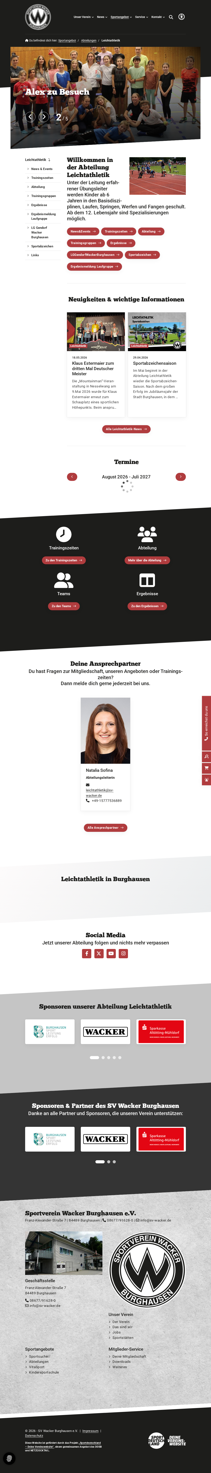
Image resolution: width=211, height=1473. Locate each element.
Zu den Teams (61, 606)
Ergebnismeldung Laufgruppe (92, 266)
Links (35, 255)
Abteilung (149, 231)
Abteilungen (88, 40)
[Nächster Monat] (181, 477)
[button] (91, 1057)
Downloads (122, 1362)
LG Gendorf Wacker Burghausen (39, 232)
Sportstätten (123, 1338)
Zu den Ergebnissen (144, 606)
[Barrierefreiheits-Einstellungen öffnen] (181, 17)
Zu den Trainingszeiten (61, 560)
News (100, 17)
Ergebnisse (118, 243)
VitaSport (37, 1367)
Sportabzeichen (140, 255)
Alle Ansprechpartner (103, 828)
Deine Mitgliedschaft (129, 1356)
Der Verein (121, 1322)
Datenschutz (34, 1436)
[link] (96, 364)
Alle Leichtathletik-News (124, 429)
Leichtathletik (35, 160)
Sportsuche (38, 1356)
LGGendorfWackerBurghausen (93, 255)
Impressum (90, 1431)
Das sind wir (122, 1327)
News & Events (42, 169)
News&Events (81, 231)
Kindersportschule (44, 1372)
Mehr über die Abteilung (144, 560)
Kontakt (156, 17)
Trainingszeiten (116, 231)
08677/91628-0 (119, 1220)
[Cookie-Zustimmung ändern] (9, 1458)
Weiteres (120, 1367)
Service (140, 17)
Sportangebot (120, 17)
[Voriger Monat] (72, 477)
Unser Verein (82, 17)
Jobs (117, 1332)
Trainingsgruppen (83, 243)
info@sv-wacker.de (155, 1220)
